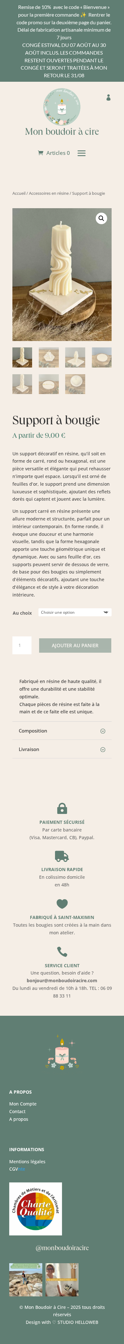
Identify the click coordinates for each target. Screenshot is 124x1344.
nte (17, 1169)
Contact (17, 1111)
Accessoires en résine (49, 193)
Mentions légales (27, 1161)
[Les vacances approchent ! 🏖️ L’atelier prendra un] (62, 1279)
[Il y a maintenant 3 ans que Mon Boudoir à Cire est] (25, 1279)
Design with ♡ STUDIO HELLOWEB (62, 1322)
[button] (101, 218)
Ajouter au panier (75, 645)
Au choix (22, 613)
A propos (18, 1119)
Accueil (18, 193)
